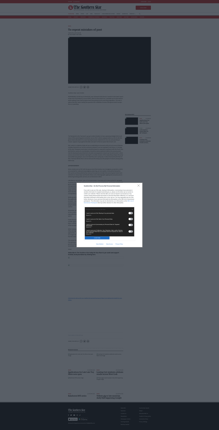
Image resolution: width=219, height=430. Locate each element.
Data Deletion (100, 244)
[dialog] (109, 215)
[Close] (139, 186)
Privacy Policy (119, 244)
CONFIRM (97, 238)
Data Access (109, 244)
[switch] (130, 213)
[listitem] (109, 209)
